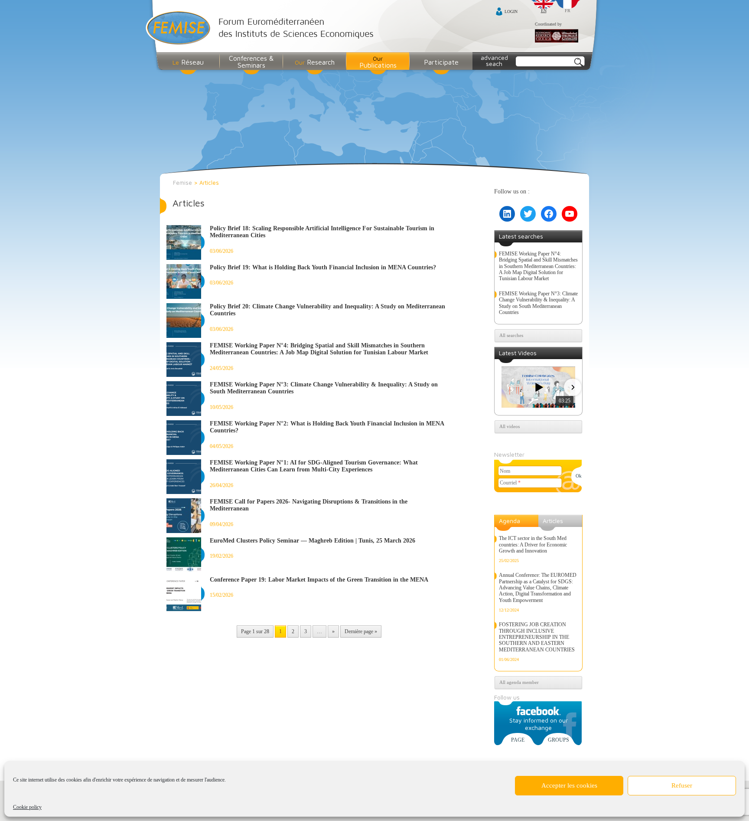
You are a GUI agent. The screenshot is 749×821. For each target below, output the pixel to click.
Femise (182, 182)
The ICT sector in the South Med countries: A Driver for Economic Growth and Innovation (533, 544)
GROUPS (558, 740)
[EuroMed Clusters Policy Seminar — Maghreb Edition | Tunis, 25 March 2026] (185, 554)
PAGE (517, 740)
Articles (553, 520)
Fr (567, 10)
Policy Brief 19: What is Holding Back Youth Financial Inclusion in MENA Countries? (323, 267)
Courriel (510, 483)
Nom (505, 471)
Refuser (681, 785)
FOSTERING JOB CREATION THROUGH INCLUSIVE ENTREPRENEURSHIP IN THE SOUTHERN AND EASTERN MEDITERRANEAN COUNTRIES (537, 637)
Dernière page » (361, 631)
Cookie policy (27, 807)
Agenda (509, 520)
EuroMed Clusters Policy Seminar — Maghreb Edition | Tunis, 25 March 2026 (312, 540)
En (544, 10)
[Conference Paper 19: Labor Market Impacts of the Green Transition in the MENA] (185, 593)
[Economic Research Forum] (556, 36)
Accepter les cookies (569, 785)
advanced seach (494, 60)
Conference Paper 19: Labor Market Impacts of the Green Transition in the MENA (319, 579)
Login (511, 11)
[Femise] (262, 29)
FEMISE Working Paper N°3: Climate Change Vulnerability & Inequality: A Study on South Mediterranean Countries (538, 303)
